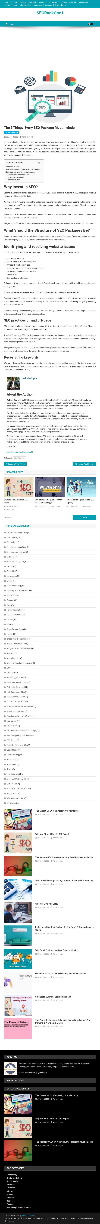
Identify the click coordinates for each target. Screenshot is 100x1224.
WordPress (11, 803)
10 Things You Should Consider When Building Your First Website (85, 464)
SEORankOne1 (50, 12)
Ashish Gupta (27, 137)
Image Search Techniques (17, 639)
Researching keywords (16, 177)
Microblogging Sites (15, 677)
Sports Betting (13, 755)
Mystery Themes (28, 1216)
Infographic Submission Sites (19, 648)
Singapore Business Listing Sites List (53, 997)
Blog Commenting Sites (16, 547)
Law (8, 668)
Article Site (38, 5)
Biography (11, 542)
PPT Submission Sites (16, 702)
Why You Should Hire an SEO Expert (16, 501)
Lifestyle (10, 673)
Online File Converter (15, 687)
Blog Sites (48, 5)
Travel (9, 769)
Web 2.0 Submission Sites (17, 789)
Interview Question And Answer (20, 663)
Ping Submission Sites (16, 697)
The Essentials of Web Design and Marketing (57, 811)
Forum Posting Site (15, 610)
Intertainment (12, 658)
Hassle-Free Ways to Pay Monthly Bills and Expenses (60, 973)
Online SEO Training (68, 1218)
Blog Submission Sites (16, 552)
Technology (11, 760)
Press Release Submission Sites (20, 706)
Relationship (12, 726)
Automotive (12, 537)
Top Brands (11, 764)
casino (9, 566)
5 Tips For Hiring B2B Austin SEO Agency (80, 501)
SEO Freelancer (60, 5)
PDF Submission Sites (16, 692)
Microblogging (54, 2)
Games (10, 619)
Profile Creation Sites (15, 711)
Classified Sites (26, 5)
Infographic (33, 2)
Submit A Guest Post (12, 1218)
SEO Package (19, 458)
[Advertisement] (50, 50)
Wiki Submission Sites (16, 798)
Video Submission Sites (16, 779)
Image (23, 2)
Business (10, 557)
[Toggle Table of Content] (38, 163)
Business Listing (11, 5)
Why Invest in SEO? (12, 167)
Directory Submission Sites (18, 591)
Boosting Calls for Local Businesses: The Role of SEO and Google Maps (17, 464)
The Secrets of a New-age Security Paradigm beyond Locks (64, 857)
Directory (72, 2)
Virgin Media (12, 784)
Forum (64, 2)
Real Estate (11, 721)
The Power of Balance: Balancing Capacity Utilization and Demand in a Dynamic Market (62, 1021)
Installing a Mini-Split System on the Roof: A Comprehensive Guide (64, 928)
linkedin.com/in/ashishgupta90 (20, 452)
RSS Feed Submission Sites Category (22, 731)
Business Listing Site (15, 562)
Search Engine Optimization (18, 735)
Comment (42, 2)
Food (9, 605)
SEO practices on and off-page (18, 175)
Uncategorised (13, 774)
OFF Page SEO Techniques (18, 682)
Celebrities (11, 571)
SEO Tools (14, 2)
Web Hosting (12, 793)
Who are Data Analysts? (46, 904)
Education (11, 595)
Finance (10, 600)
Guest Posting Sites (15, 629)
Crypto (9, 581)
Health (9, 634)
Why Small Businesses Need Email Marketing (56, 950)
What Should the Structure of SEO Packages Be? (23, 169)
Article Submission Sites (17, 533)
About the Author (14, 180)
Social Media (12, 750)
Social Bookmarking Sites (17, 745)
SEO (6, 2)
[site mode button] (90, 24)
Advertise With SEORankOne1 (33, 1218)
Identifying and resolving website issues (20, 172)
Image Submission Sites (17, 644)
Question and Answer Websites (20, 716)
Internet (10, 653)
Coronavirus (12, 576)
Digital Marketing (12, 132)
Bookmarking (83, 2)
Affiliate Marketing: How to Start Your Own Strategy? (48, 501)
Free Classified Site (15, 615)
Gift (8, 624)
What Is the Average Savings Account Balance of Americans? (65, 880)
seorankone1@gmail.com (36, 1073)
